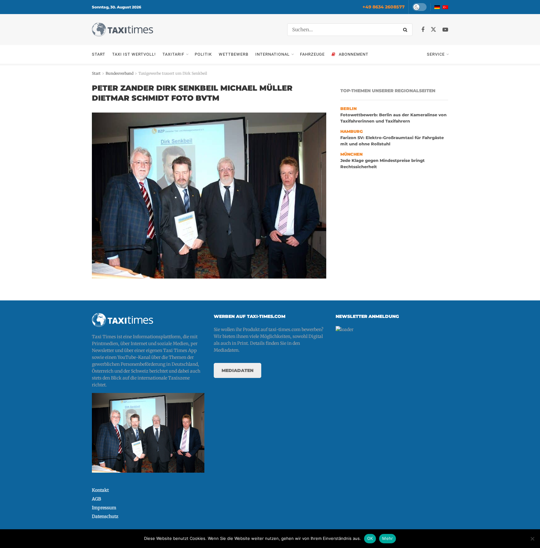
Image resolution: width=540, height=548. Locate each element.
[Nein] (532, 538)
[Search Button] (406, 29)
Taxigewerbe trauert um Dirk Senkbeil (172, 73)
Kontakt (100, 490)
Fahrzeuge (312, 54)
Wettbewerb (233, 54)
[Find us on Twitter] (433, 29)
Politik (203, 54)
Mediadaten (237, 370)
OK (370, 538)
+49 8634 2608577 (383, 7)
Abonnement (353, 54)
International (272, 54)
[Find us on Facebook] (422, 29)
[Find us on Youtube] (445, 29)
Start (98, 54)
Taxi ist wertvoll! (134, 54)
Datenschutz (105, 516)
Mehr (387, 538)
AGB (96, 499)
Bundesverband (119, 73)
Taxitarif (173, 54)
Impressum (104, 507)
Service (436, 54)
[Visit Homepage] (122, 30)
